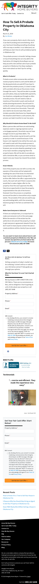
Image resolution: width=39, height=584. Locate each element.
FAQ (3, 534)
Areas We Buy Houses (8, 523)
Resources (5, 542)
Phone (7, 301)
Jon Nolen (8, 36)
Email (7, 308)
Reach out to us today (19, 242)
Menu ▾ (33, 13)
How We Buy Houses (8, 531)
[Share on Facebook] (4, 251)
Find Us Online (6, 537)
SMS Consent (8, 316)
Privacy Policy (6, 545)
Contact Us (20, 13)
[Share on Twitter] (8, 251)
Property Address (11, 293)
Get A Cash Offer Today (9, 13)
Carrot (28, 576)
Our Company (6, 539)
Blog (3, 547)
